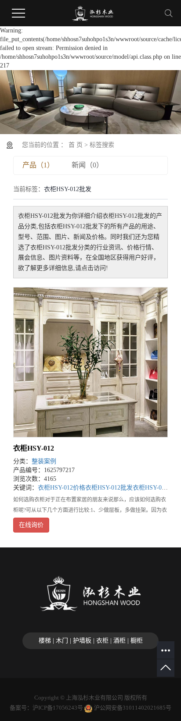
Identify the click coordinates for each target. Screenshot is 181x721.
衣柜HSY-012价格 (61, 487)
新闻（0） (87, 165)
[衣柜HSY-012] (90, 362)
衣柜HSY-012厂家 (156, 487)
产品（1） (38, 165)
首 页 (76, 145)
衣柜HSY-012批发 (109, 487)
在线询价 (31, 525)
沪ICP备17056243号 (58, 707)
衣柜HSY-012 (33, 448)
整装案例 (44, 461)
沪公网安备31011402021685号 (132, 707)
